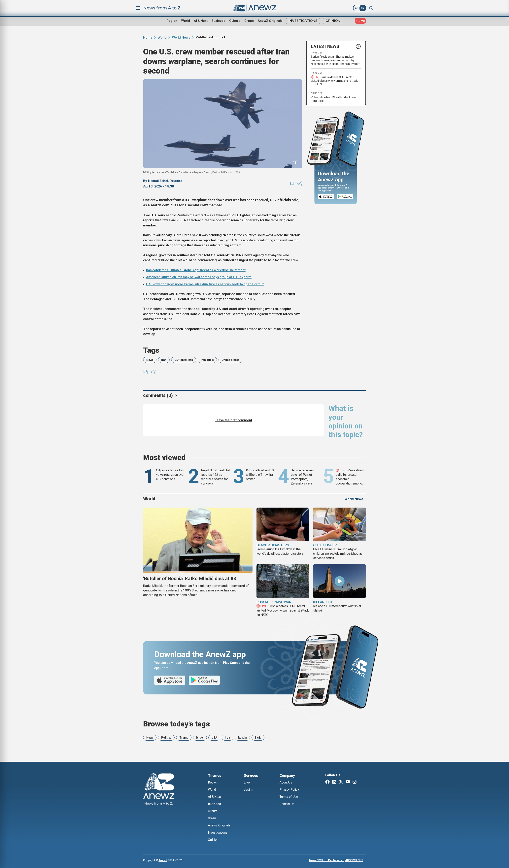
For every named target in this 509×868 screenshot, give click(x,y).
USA (214, 737)
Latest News (325, 46)
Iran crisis (207, 359)
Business (218, 21)
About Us (286, 782)
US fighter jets (183, 359)
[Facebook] (327, 782)
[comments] (292, 183)
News (149, 359)
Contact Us (287, 804)
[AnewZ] (158, 789)
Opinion (332, 21)
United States (230, 359)
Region (172, 21)
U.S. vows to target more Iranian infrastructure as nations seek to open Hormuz (205, 284)
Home (147, 37)
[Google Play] (345, 196)
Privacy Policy (289, 789)
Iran (163, 359)
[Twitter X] (341, 782)
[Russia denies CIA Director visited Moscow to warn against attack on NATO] (282, 581)
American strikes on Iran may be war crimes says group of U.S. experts (199, 277)
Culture (234, 21)
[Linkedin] (334, 782)
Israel (200, 737)
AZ (356, 8)
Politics (166, 737)
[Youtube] (348, 782)
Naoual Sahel (158, 181)
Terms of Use (289, 797)
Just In (248, 789)
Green (249, 21)
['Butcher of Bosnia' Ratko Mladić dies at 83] (198, 540)
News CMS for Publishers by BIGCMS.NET (336, 860)
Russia (242, 737)
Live (247, 782)
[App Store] (326, 196)
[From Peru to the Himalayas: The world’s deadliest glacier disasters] (282, 524)
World (185, 21)
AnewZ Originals (270, 21)
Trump (183, 737)
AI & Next (201, 21)
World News (181, 37)
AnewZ (162, 860)
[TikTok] (361, 782)
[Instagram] (354, 782)
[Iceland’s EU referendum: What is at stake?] (339, 581)
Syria (258, 737)
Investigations (303, 21)
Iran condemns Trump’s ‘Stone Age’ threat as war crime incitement (196, 270)
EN (362, 8)
